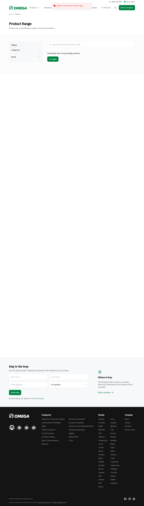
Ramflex (113, 437)
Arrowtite (101, 423)
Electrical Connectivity (77, 419)
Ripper (112, 444)
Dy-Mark (101, 465)
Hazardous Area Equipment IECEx (81, 426)
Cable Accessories (48, 430)
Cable (44, 426)
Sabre (112, 448)
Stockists (128, 426)
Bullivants (101, 430)
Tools (71, 440)
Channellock (103, 440)
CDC (100, 433)
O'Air (112, 430)
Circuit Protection (48, 433)
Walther (113, 480)
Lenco (112, 419)
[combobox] (92, 44)
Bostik (100, 426)
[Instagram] (134, 499)
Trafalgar (113, 469)
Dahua (100, 451)
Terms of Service (58, 502)
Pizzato (113, 433)
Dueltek (101, 462)
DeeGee (101, 455)
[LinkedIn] (129, 499)
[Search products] (115, 7)
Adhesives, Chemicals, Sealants (53, 419)
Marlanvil (113, 426)
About (127, 419)
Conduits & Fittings (48, 437)
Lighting (71, 433)
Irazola (100, 487)
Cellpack (101, 437)
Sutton (112, 451)
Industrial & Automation (77, 430)
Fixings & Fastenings (76, 423)
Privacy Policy (38, 398)
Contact (127, 423)
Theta (112, 458)
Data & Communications (50, 440)
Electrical (45, 444)
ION (99, 483)
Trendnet (113, 472)
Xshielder (113, 483)
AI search (107, 8)
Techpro (113, 455)
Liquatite (113, 423)
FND (100, 476)
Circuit (100, 444)
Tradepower (115, 465)
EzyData (101, 472)
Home (11, 14)
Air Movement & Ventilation (51, 423)
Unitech (113, 476)
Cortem (101, 448)
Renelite (113, 440)
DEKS (100, 458)
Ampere (101, 419)
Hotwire (101, 480)
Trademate (114, 462)
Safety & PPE (73, 437)
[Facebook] (125, 499)
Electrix (101, 469)
